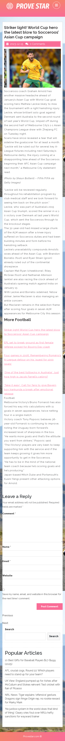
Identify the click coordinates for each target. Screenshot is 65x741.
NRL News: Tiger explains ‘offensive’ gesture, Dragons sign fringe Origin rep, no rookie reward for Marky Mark (32, 698)
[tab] (56, 5)
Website (7, 575)
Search (9, 629)
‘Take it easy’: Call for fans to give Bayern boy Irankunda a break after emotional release (30, 389)
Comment (9, 513)
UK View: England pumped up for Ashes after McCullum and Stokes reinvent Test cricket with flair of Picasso (32, 684)
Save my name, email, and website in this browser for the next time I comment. (31, 596)
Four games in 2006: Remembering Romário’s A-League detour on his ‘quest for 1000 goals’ (32, 359)
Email (6, 561)
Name (6, 546)
